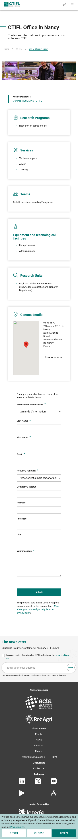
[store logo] (17, 4)
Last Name (22, 421)
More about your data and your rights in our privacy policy (38, 609)
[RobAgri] (38, 722)
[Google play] (22, 795)
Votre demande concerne (30, 404)
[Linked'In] (22, 783)
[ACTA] (39, 710)
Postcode (21, 518)
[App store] (54, 795)
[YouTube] (54, 783)
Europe (38, 751)
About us (38, 745)
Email (20, 454)
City (19, 534)
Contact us (38, 768)
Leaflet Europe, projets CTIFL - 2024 (38, 757)
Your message (24, 551)
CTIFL (19, 49)
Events (38, 734)
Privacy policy (17, 827)
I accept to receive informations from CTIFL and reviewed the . (38, 657)
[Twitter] (38, 783)
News (39, 739)
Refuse (14, 833)
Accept (64, 833)
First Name (23, 437)
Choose (39, 833)
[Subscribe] (71, 667)
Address (21, 502)
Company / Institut (26, 486)
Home (6, 49)
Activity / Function (26, 470)
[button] (26, 345)
